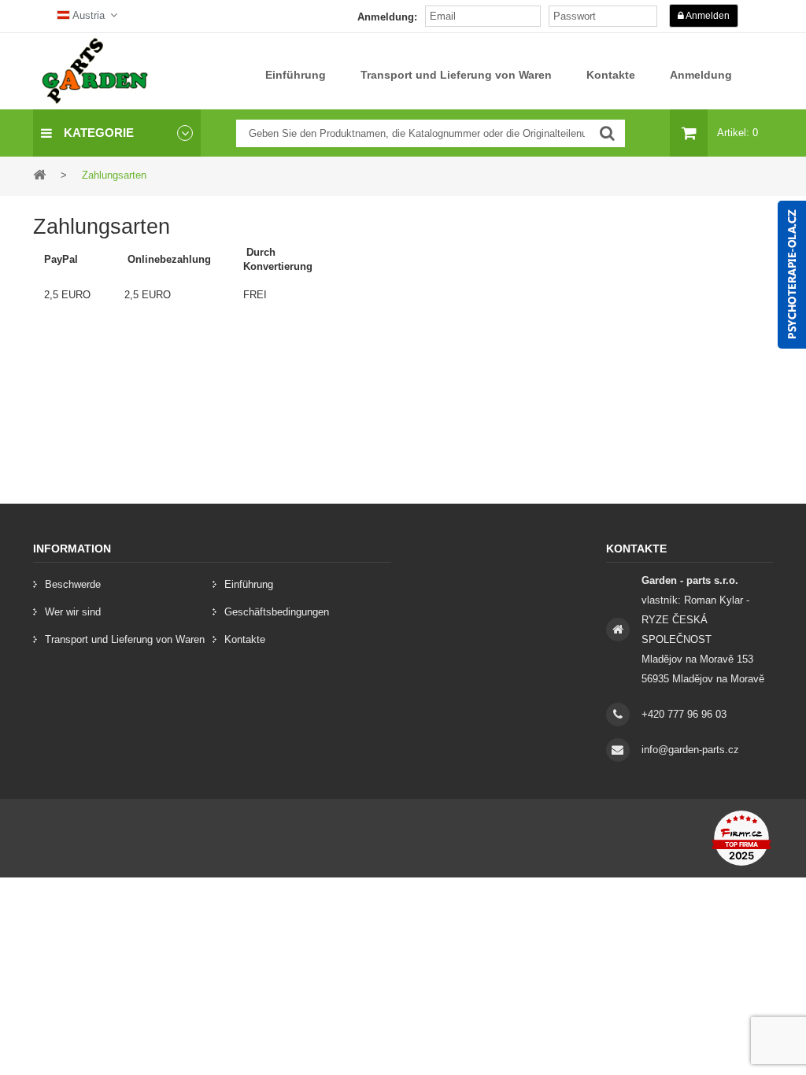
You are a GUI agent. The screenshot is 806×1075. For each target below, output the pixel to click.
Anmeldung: (387, 17)
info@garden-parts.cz (690, 749)
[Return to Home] (39, 174)
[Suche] (607, 133)
